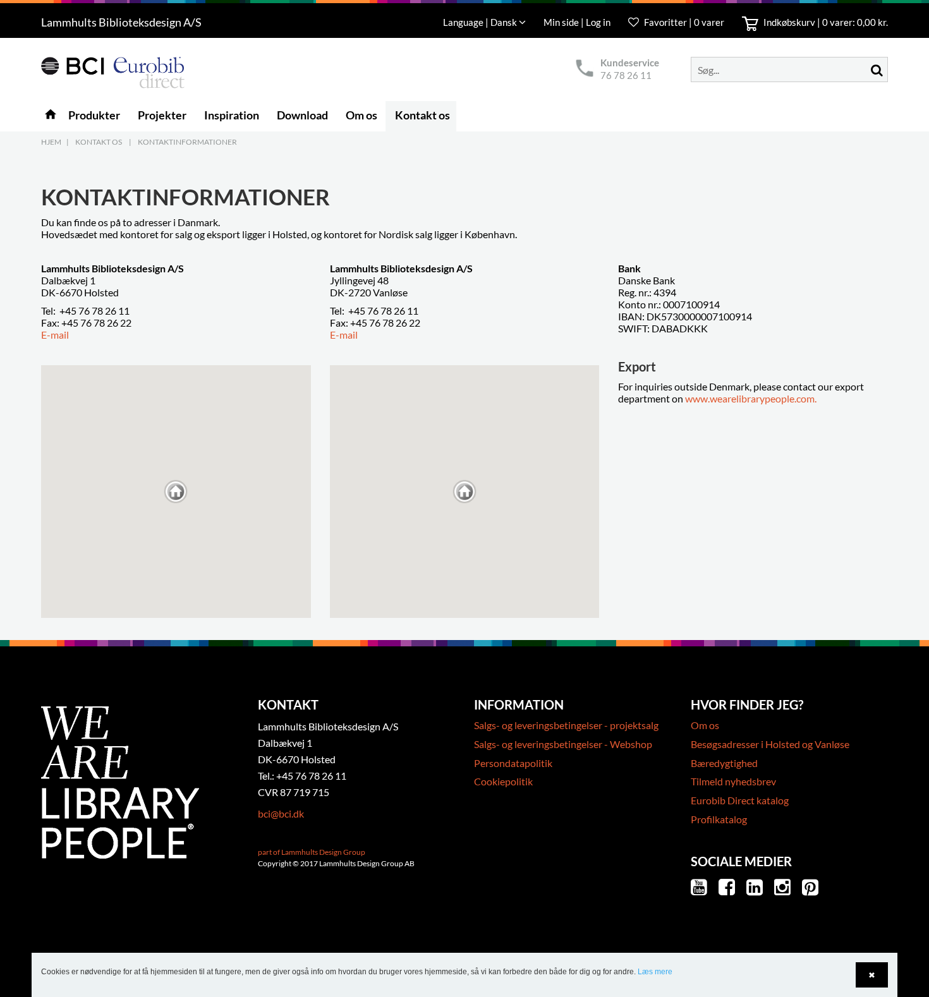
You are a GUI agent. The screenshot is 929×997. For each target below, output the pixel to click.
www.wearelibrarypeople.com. (751, 398)
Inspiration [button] (231, 115)
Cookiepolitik (503, 781)
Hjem (51, 142)
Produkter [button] (94, 115)
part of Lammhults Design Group (311, 852)
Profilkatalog (719, 819)
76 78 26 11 (626, 75)
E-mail (55, 335)
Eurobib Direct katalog (740, 800)
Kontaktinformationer (187, 142)
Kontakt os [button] (422, 115)
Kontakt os (98, 142)
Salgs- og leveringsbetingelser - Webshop (563, 744)
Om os (705, 725)
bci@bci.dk (281, 813)
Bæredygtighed (724, 763)
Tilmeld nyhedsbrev (733, 781)
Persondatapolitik (513, 763)
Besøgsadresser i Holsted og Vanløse (770, 744)
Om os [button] (361, 115)
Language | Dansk (481, 22)
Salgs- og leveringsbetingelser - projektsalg (566, 725)
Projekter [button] (162, 115)
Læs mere (655, 971)
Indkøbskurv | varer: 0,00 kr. (825, 22)
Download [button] (302, 115)
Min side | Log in (577, 22)
